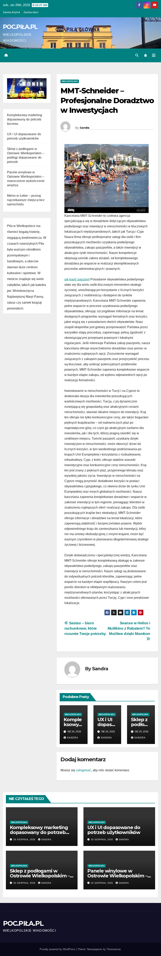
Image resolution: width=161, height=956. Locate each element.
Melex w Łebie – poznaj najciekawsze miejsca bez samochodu (26, 200)
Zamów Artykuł (11, 12)
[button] (136, 55)
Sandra (84, 127)
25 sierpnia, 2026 (24, 883)
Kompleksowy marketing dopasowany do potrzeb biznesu (24, 119)
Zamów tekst (31, 12)
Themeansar (114, 949)
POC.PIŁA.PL (20, 26)
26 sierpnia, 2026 (24, 839)
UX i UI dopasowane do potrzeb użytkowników (113, 830)
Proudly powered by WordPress (58, 949)
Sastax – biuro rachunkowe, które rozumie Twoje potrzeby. (85, 628)
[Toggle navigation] (153, 55)
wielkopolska (70, 81)
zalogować (83, 770)
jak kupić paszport (77, 279)
